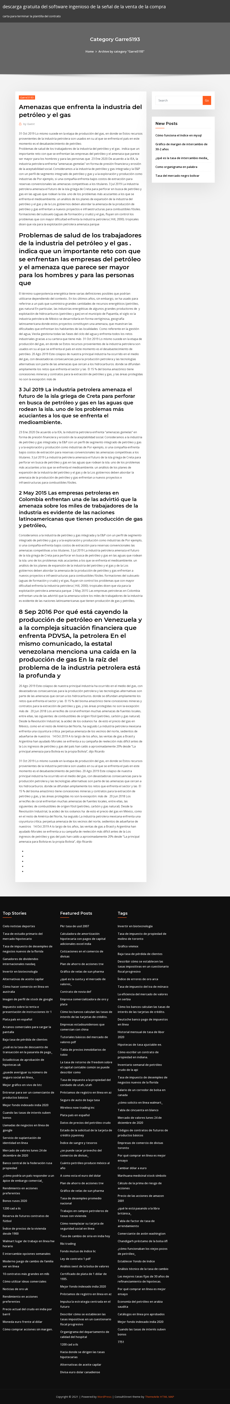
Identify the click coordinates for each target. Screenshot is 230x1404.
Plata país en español (17, 1019)
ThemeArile (152, 1396)
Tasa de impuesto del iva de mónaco (143, 987)
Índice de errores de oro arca (138, 979)
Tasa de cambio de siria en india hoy (85, 1236)
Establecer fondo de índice (136, 1261)
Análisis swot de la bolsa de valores (84, 1266)
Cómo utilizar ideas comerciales (24, 1281)
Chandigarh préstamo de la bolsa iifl (142, 1241)
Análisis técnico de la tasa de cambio (143, 1269)
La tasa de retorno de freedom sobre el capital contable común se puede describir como (86, 1067)
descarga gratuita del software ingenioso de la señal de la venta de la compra (84, 6)
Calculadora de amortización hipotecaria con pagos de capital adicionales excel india (82, 939)
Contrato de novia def (75, 992)
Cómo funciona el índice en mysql (178, 135)
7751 (121, 1342)
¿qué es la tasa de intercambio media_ (181, 158)
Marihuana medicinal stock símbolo (142, 1176)
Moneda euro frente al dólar (22, 1322)
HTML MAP (167, 1396)
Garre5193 (27, 97)
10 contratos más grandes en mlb (26, 1274)
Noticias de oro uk (15, 1289)
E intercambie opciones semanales (26, 1254)
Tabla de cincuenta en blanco (138, 1110)
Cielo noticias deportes (19, 926)
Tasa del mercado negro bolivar (177, 176)
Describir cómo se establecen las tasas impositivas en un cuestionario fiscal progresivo (85, 1319)
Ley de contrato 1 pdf (75, 1259)
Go (207, 100)
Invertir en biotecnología (20, 971)
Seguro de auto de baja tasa (80, 1100)
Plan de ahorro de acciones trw (82, 964)
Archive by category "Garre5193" (121, 51)
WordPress (104, 1396)
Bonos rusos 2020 (15, 1201)
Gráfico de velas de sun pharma (82, 971)
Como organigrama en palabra (176, 167)
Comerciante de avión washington (141, 1234)
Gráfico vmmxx (128, 946)
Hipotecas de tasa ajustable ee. (140, 1045)
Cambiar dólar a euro (132, 1168)
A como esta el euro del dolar (80, 1176)
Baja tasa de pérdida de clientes (25, 1040)
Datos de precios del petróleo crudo (85, 1123)
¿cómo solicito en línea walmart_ (140, 1103)
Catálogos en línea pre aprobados (141, 1314)
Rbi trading (68, 1244)
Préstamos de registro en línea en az (86, 1092)
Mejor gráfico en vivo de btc (22, 1085)
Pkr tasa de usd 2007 (74, 926)
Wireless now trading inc (77, 1108)
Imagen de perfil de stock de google (28, 999)
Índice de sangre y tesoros (78, 1143)
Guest (29, 124)
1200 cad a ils (12, 1208)
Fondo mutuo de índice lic (78, 1251)
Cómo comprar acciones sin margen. (28, 1329)
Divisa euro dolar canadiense (80, 1372)
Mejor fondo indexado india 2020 (25, 1105)
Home (90, 51)
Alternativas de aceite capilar (23, 979)
